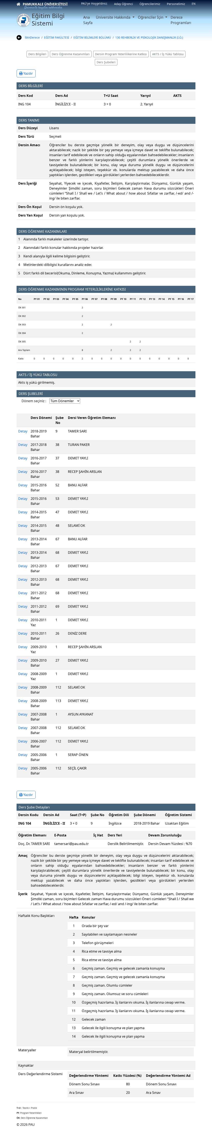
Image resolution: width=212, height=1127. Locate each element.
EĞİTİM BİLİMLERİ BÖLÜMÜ (92, 37)
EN (193, 4)
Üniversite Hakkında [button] (113, 17)
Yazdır (28, 73)
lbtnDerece (32, 37)
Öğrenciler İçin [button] (151, 17)
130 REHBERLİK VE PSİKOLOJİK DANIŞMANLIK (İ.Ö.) (149, 37)
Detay (22, 431)
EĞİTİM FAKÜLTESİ (56, 37)
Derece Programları (181, 20)
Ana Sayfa (88, 20)
